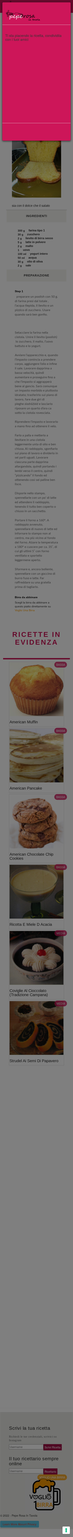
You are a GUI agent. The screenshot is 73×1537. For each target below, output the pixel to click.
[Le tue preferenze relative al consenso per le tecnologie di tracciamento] (66, 1530)
